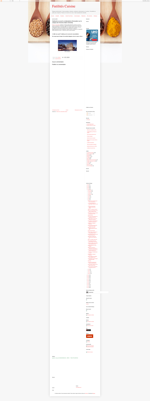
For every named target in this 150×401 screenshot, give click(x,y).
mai (88, 199)
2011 (88, 287)
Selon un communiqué (56, 24)
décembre (89, 190)
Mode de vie (89, 164)
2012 (88, 286)
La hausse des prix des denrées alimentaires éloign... (92, 207)
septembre (90, 194)
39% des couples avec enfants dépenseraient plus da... (93, 243)
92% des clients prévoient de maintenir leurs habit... (92, 226)
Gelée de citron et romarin (91, 138)
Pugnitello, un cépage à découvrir (91, 223)
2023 (88, 186)
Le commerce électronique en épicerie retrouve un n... (92, 250)
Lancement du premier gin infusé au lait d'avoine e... (92, 262)
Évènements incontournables (91, 159)
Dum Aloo (89, 260)
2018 (88, 277)
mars (89, 270)
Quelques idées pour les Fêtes (92, 146)
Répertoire (83, 15)
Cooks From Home (69, 15)
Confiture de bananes (90, 142)
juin (88, 198)
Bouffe (88, 155)
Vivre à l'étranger (89, 165)
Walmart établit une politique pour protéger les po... (92, 257)
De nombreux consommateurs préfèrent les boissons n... (93, 221)
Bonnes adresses (90, 153)
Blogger (94, 393)
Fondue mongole (89, 136)
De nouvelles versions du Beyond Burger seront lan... (92, 241)
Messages (89, 113)
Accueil (52, 15)
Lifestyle (88, 162)
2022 (88, 187)
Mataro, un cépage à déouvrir (92, 209)
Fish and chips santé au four (91, 134)
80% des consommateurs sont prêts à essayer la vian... (93, 211)
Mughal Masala (90, 215)
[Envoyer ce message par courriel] (64, 57)
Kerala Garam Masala (91, 230)
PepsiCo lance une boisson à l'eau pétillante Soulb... (92, 232)
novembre (89, 191)
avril (89, 269)
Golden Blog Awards (90, 124)
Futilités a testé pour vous (91, 161)
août (89, 195)
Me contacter (89, 15)
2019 (88, 276)
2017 (88, 279)
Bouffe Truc (89, 156)
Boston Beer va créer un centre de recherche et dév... (93, 213)
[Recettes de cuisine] (89, 325)
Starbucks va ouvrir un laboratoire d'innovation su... (93, 248)
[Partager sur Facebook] (67, 57)
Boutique (95, 15)
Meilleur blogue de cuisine (91, 125)
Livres (88, 163)
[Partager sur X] (66, 57)
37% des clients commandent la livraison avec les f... (92, 267)
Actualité (57, 15)
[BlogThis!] (65, 57)
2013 (88, 284)
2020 (88, 275)
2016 (88, 280)
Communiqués (77, 15)
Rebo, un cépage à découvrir (92, 239)
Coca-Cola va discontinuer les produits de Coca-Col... (93, 217)
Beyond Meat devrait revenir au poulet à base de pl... (93, 234)
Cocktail (88, 157)
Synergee (86, 393)
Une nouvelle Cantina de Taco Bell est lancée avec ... (93, 265)
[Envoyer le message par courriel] (62, 57)
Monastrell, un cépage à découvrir (92, 254)
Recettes (62, 15)
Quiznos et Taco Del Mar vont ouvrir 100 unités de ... (92, 201)
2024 (88, 184)
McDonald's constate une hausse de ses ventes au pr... (92, 237)
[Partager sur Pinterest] (69, 57)
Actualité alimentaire (58, 58)
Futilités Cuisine (63, 6)
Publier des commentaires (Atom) (62, 111)
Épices (88, 158)
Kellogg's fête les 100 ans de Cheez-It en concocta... (92, 219)
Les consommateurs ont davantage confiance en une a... (93, 204)
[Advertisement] (67, 100)
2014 (88, 283)
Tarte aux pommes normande (91, 144)
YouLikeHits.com (78, 387)
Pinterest (88, 119)
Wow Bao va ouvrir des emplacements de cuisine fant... (92, 228)
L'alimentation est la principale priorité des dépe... (93, 259)
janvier (89, 273)
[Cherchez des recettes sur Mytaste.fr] (90, 321)
